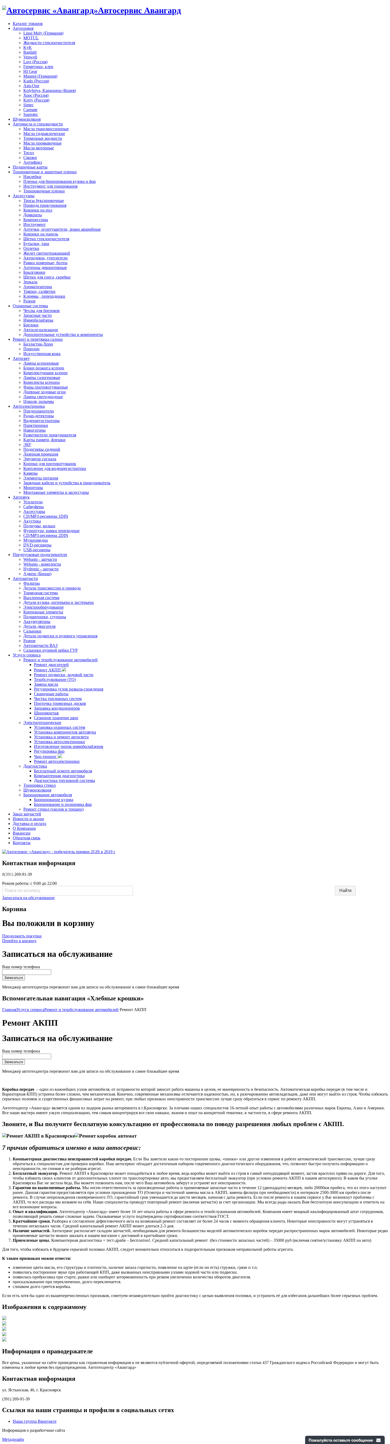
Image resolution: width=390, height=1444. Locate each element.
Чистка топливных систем (58, 698)
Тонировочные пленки (44, 191)
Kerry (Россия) (36, 100)
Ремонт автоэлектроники (57, 761)
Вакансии (22, 833)
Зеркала (30, 282)
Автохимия (23, 28)
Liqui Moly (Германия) (43, 33)
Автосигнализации (40, 329)
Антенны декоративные (45, 267)
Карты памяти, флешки (44, 439)
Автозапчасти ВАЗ (40, 645)
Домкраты (32, 215)
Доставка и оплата (29, 823)
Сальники (32, 631)
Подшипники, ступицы (44, 616)
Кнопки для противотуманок (49, 463)
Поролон (31, 349)
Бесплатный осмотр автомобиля (63, 771)
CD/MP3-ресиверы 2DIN (45, 535)
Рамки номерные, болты (45, 262)
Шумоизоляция (27, 119)
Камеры (30, 473)
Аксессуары (23, 195)
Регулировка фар (49, 751)
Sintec (28, 105)
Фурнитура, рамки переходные (51, 530)
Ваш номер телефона (21, 967)
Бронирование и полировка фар (63, 804)
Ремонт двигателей (51, 664)
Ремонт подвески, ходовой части (63, 674)
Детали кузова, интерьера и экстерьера (58, 602)
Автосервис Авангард (139, 10)
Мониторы (33, 487)
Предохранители (38, 411)
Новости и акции (28, 818)
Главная (9, 1009)
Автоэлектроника (29, 406)
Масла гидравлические (44, 133)
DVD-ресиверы (37, 545)
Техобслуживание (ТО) (55, 679)
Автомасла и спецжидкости (38, 124)
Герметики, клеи (38, 66)
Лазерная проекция (40, 454)
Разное (29, 301)
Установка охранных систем (59, 727)
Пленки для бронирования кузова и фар (59, 181)
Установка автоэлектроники (59, 741)
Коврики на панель (40, 234)
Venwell (30, 57)
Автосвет (21, 358)
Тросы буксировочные (43, 200)
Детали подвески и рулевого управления (60, 636)
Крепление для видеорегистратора (54, 468)
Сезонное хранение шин (56, 717)
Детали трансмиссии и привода (52, 588)
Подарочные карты (30, 167)
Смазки (30, 157)
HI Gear (30, 71)
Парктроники (35, 425)
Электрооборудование (43, 607)
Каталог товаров (28, 23)
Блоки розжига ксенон (43, 368)
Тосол (28, 152)
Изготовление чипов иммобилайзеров (68, 746)
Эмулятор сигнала (39, 459)
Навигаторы (34, 430)
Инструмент (34, 224)
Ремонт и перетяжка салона (38, 339)
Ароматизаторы (37, 286)
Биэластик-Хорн (38, 344)
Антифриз (32, 162)
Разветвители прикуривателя (49, 435)
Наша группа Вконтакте (35, 1421)
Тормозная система (40, 593)
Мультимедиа (35, 540)
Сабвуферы (33, 506)
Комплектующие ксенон (45, 373)
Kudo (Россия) (36, 81)
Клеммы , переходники (44, 296)
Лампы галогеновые (41, 377)
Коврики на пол (37, 210)
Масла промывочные (42, 143)
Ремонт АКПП (48, 670)
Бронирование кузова (53, 799)
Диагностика (35, 766)
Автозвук (21, 497)
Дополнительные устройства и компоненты (63, 334)
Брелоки (30, 325)
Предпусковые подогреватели (40, 554)
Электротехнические (42, 722)
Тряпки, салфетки (39, 291)
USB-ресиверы (36, 550)
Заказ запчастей (27, 814)
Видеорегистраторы (41, 420)
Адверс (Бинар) (37, 573)
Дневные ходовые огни (44, 392)
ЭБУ (27, 444)
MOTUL (31, 38)
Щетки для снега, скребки (47, 277)
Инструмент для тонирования (50, 186)
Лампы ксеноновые (41, 363)
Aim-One (31, 85)
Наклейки (32, 176)
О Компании (24, 828)
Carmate (30, 109)
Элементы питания (40, 478)
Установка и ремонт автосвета (61, 737)
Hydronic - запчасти (41, 569)
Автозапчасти (25, 578)
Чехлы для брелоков (41, 310)
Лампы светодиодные (43, 396)
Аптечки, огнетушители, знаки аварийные (62, 229)
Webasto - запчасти (40, 559)
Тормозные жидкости (42, 138)
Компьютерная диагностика (59, 775)
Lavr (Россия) (35, 62)
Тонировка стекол (39, 785)
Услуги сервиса (27, 655)
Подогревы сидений (41, 449)
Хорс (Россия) (36, 95)
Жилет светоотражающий (46, 253)
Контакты (22, 842)
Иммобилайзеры (38, 320)
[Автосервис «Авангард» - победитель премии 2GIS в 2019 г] (58, 851)
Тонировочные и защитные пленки (45, 172)
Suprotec (30, 114)
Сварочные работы (51, 694)
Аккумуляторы (36, 621)
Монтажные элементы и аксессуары (56, 492)
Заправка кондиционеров (57, 708)
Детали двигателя (39, 626)
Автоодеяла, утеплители (45, 258)
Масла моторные (38, 148)
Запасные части (37, 315)
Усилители (33, 502)
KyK (27, 47)
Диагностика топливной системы (64, 780)
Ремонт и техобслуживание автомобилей (60, 660)
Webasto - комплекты (42, 564)
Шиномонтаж (46, 713)
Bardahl (30, 52)
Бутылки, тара (36, 243)
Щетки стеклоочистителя (46, 239)
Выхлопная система (41, 597)
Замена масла (46, 684)
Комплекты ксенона (41, 382)
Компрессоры (35, 219)
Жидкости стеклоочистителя (49, 42)
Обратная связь (26, 838)
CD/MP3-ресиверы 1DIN (45, 516)
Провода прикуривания (44, 205)
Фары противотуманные (45, 387)
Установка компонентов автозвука (65, 732)
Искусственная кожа (41, 353)
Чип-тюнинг (46, 756)
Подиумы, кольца (39, 526)
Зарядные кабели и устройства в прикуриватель (66, 483)
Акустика (32, 521)
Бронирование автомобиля (47, 795)
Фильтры (31, 583)
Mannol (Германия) (40, 76)
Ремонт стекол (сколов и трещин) (53, 809)
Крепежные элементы (43, 612)
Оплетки (31, 248)
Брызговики (34, 272)
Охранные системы (30, 306)
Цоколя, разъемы (38, 401)
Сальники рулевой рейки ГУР (50, 650)
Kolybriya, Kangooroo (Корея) (49, 90)
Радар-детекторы (38, 416)
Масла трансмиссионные (46, 129)
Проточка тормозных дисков (60, 703)
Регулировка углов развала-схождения (68, 689)
